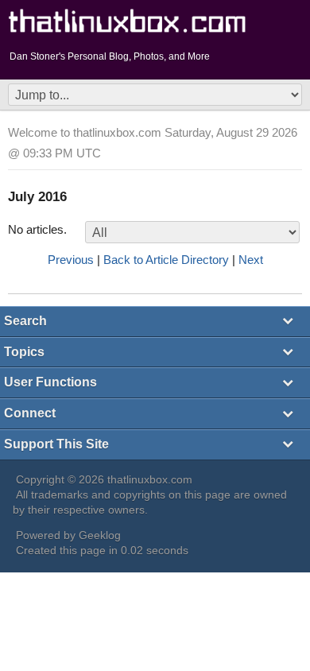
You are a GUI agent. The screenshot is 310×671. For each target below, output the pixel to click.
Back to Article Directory (166, 259)
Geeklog (100, 535)
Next (250, 259)
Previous (71, 259)
